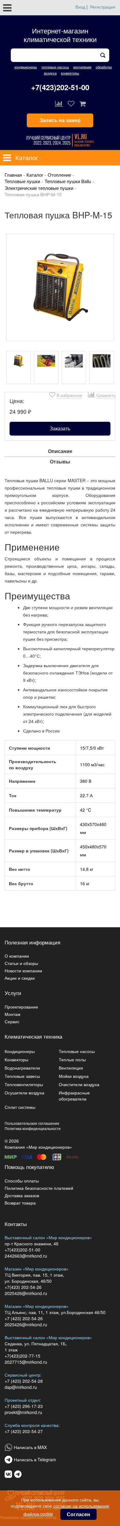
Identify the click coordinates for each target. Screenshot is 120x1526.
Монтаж (12, 1014)
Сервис (12, 1021)
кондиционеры (25, 66)
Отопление (59, 174)
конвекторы (70, 73)
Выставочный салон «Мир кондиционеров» (48, 1237)
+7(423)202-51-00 (60, 87)
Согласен (78, 1514)
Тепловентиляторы (24, 1084)
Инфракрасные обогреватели (74, 1096)
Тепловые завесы (22, 1076)
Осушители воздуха (24, 1093)
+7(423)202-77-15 (22, 1356)
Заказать (60, 428)
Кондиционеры (20, 1051)
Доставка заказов (22, 1195)
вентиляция (82, 66)
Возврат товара (20, 1203)
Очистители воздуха (79, 1084)
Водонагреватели (22, 1068)
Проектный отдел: (23, 1400)
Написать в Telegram (35, 1459)
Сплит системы (20, 1107)
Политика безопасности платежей (39, 1188)
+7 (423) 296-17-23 (24, 1406)
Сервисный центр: (23, 1375)
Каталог (34, 174)
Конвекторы (16, 1059)
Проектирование (21, 1007)
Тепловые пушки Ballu (68, 181)
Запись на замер (60, 120)
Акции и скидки (20, 978)
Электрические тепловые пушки (39, 188)
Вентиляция (71, 1068)
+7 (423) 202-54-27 (24, 1431)
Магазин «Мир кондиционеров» (37, 1269)
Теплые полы (72, 1059)
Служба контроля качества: (32, 1425)
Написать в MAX (30, 1447)
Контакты (16, 1224)
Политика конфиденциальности (33, 1128)
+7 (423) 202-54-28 (24, 1381)
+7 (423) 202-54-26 (24, 1318)
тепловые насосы (55, 66)
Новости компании (23, 970)
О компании (17, 956)
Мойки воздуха (74, 1076)
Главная (13, 174)
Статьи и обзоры (21, 963)
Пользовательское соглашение (32, 1123)
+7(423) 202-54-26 (23, 1287)
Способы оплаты (22, 1181)
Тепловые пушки (22, 181)
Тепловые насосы (77, 1051)
